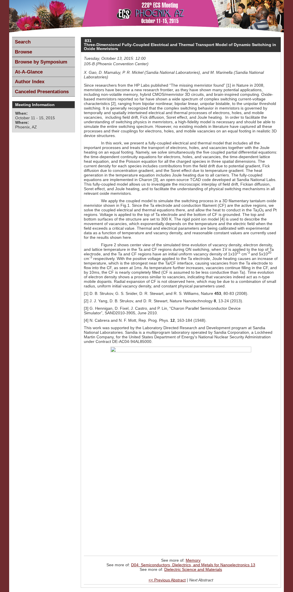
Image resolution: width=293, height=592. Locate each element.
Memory (193, 560)
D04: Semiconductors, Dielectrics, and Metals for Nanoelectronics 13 (193, 565)
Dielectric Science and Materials (193, 569)
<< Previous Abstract (167, 580)
